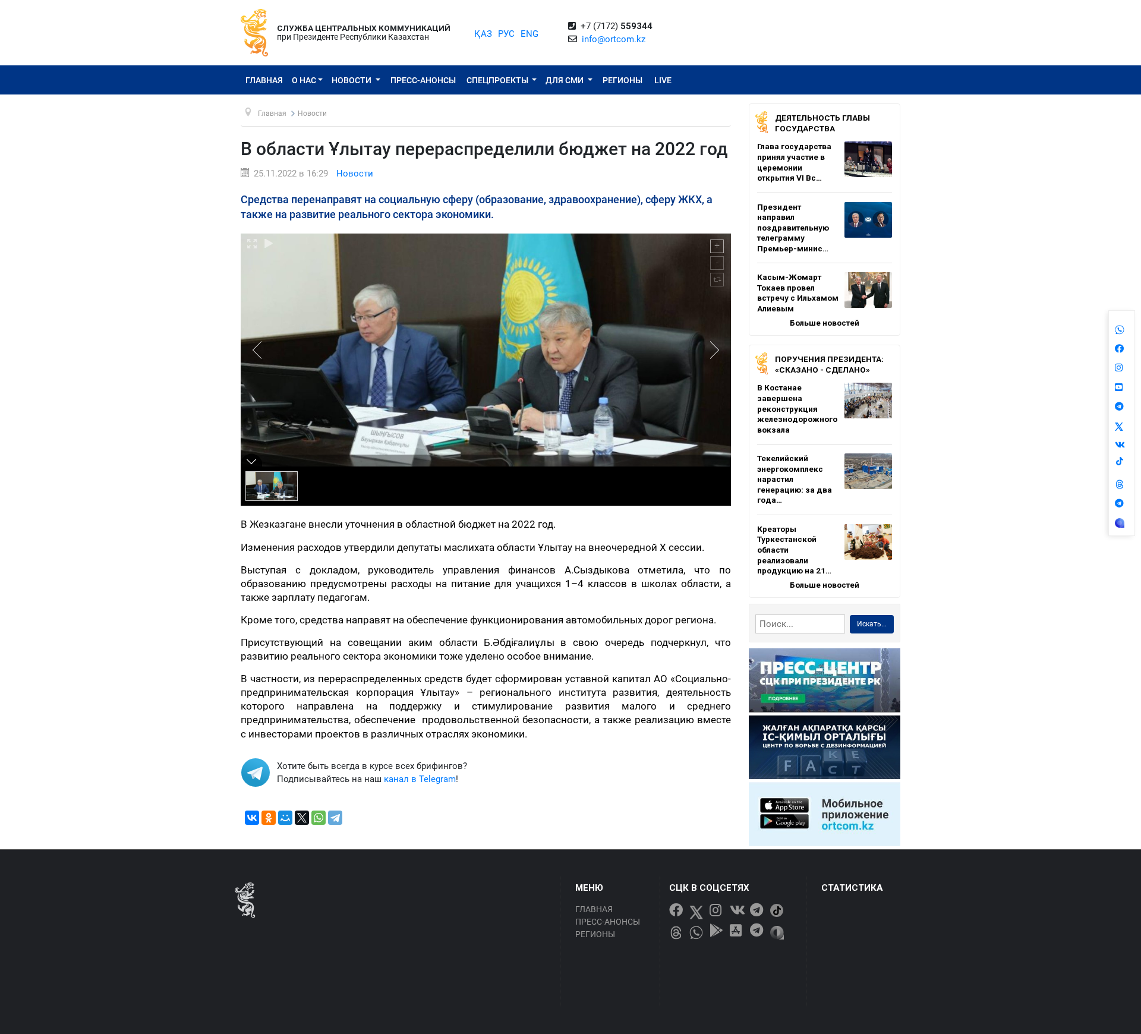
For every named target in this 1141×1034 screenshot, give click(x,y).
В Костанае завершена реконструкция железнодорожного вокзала (797, 408)
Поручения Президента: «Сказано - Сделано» (829, 364)
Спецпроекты (498, 80)
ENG (529, 34)
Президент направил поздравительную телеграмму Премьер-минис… (793, 227)
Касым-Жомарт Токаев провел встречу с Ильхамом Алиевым (798, 292)
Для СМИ (565, 80)
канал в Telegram (420, 779)
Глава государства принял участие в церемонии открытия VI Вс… (794, 161)
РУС (506, 34)
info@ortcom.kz (613, 39)
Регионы (622, 80)
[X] (302, 818)
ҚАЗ (483, 34)
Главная (264, 80)
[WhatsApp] (318, 818)
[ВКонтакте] (252, 818)
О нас (304, 80)
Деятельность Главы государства (822, 123)
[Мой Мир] (285, 818)
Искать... (872, 624)
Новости (352, 80)
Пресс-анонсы (423, 80)
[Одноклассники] (268, 818)
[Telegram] (335, 818)
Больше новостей (824, 322)
